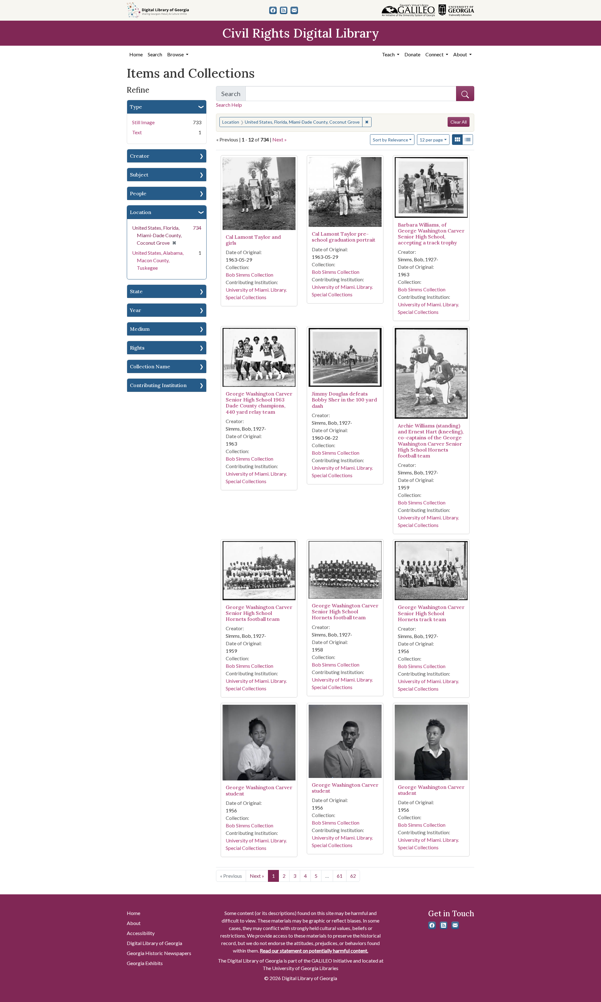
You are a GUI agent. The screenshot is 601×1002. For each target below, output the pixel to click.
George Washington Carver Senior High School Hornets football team (259, 613)
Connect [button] (434, 54)
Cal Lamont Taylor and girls (253, 240)
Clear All (458, 122)
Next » (279, 139)
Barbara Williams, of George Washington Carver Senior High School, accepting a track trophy (431, 234)
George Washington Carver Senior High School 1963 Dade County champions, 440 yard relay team (259, 403)
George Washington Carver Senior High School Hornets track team (431, 613)
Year (135, 310)
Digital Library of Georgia (154, 943)
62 (353, 876)
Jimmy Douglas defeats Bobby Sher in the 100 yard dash (344, 400)
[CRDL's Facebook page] (273, 10)
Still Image (143, 122)
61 (339, 876)
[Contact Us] (294, 10)
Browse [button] (176, 54)
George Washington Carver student (259, 790)
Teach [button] (389, 54)
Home (136, 54)
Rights (137, 348)
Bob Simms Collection (249, 275)
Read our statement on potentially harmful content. (314, 950)
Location (140, 212)
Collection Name (150, 366)
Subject (139, 174)
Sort (390, 139)
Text (137, 132)
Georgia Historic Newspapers (159, 953)
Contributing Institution (158, 385)
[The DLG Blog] (283, 10)
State (136, 291)
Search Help (229, 105)
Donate (412, 54)
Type (136, 107)
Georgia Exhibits (145, 963)
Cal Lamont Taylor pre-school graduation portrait (343, 237)
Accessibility (141, 933)
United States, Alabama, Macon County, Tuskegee (157, 260)
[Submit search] (465, 93)
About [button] (460, 54)
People (138, 193)
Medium (140, 329)
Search (155, 54)
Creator (139, 156)
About (134, 923)
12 (431, 139)
